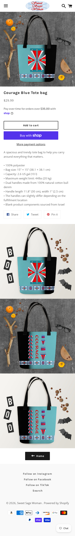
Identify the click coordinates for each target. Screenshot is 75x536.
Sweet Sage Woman (29, 503)
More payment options (31, 144)
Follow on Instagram (37, 473)
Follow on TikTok (37, 485)
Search (38, 490)
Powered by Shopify (56, 503)
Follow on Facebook (37, 479)
